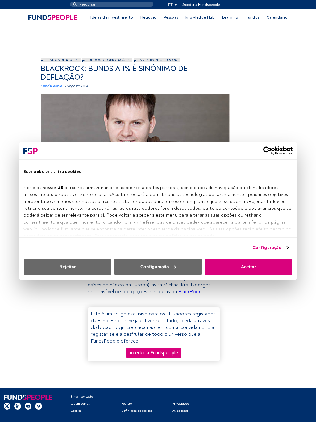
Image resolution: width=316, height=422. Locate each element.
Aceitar (248, 266)
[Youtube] (28, 406)
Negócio (148, 17)
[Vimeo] (38, 406)
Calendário (277, 17)
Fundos (252, 17)
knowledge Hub (200, 17)
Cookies (75, 411)
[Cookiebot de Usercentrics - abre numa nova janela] (266, 150)
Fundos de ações (61, 60)
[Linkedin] (17, 406)
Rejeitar (68, 266)
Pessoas (171, 17)
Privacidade (180, 404)
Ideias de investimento (111, 17)
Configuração (266, 247)
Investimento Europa (158, 60)
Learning (230, 17)
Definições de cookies (136, 411)
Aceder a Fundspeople (201, 4)
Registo (126, 404)
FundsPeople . (52, 86)
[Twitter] (7, 406)
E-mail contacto (81, 397)
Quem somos (80, 404)
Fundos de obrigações (108, 60)
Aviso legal (180, 411)
